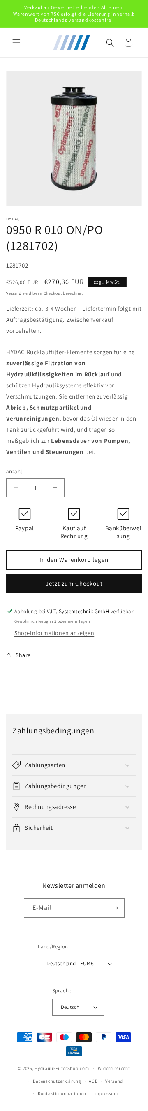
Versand (14, 293)
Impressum (106, 1093)
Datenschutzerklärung (57, 1081)
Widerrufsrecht (114, 1068)
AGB (93, 1081)
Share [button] (23, 655)
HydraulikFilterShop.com (62, 1068)
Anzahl (14, 471)
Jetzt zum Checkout (74, 583)
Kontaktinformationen (62, 1093)
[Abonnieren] (115, 908)
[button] (16, 43)
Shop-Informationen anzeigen (54, 633)
